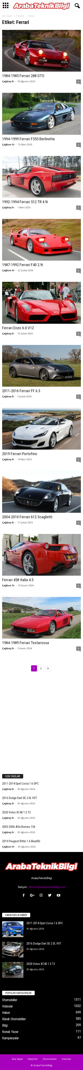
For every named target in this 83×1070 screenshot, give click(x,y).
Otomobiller (9, 1000)
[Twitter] (50, 895)
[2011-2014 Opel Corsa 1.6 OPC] (12, 929)
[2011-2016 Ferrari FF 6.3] (41, 366)
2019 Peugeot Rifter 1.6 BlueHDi (21, 841)
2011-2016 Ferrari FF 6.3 (21, 390)
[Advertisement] (41, 724)
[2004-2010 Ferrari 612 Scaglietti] (41, 492)
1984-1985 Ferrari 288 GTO (23, 75)
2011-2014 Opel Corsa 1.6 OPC (20, 783)
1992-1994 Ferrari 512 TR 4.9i (25, 201)
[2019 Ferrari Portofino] (41, 429)
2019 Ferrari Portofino (19, 453)
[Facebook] (24, 895)
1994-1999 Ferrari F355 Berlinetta (28, 138)
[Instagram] (42, 895)
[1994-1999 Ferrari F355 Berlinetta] (41, 114)
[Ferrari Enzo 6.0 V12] (41, 303)
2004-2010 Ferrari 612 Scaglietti (27, 516)
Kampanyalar (10, 1038)
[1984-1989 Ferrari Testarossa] (41, 618)
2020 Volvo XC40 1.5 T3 (16, 812)
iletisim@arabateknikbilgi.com (47, 887)
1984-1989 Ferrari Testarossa (25, 642)
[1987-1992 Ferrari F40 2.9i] (41, 240)
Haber (6, 1013)
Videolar (7, 1006)
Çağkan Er (8, 144)
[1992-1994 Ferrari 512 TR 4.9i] (41, 177)
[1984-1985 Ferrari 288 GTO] (41, 51)
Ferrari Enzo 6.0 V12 (18, 327)
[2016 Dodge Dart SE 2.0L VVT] (12, 949)
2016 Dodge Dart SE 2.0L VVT (19, 798)
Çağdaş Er (8, 81)
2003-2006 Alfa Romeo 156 (18, 826)
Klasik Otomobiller (14, 1019)
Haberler (33, 1058)
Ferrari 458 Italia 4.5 (17, 579)
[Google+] (33, 895)
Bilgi (5, 1025)
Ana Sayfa (7, 15)
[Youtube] (59, 895)
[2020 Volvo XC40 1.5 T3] (12, 970)
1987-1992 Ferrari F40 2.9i (22, 264)
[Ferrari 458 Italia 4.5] (41, 555)
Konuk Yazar (10, 1032)
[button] (76, 6)
